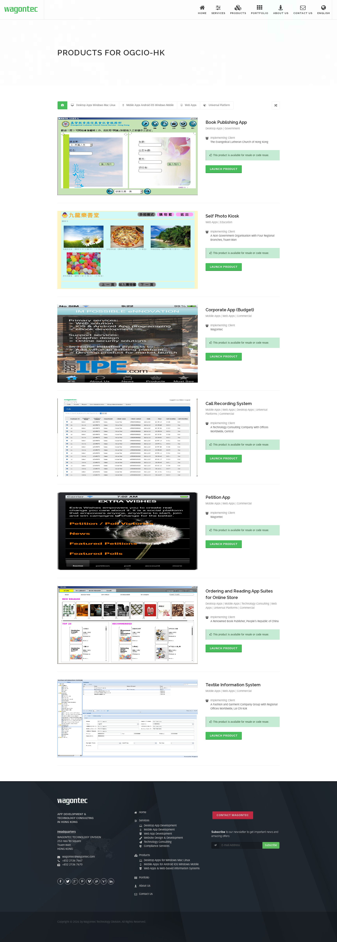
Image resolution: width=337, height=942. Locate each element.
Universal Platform (218, 105)
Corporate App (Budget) (230, 309)
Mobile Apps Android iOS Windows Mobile (149, 105)
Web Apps (189, 105)
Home (142, 812)
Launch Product (224, 169)
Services (144, 820)
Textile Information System (233, 684)
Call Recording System (229, 403)
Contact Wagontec (233, 815)
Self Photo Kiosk (222, 215)
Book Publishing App (226, 122)
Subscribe (271, 845)
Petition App (218, 497)
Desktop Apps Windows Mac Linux (94, 105)
